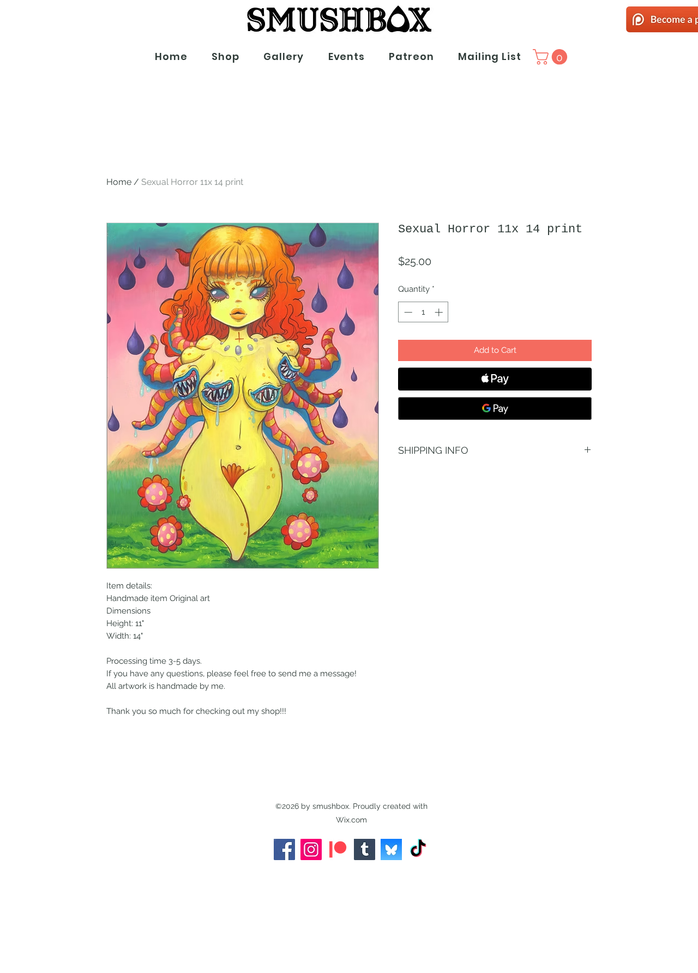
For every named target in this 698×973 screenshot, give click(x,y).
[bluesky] (391, 849)
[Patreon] (337, 849)
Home (118, 182)
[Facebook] (284, 849)
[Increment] (439, 312)
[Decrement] (407, 312)
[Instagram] (311, 849)
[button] (552, 57)
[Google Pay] (495, 408)
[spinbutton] (423, 312)
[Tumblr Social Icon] (364, 849)
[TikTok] (418, 849)
